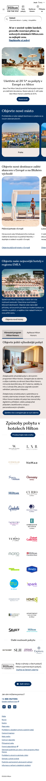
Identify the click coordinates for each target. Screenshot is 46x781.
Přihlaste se (42, 10)
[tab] (12, 334)
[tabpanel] (23, 377)
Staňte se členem (32, 10)
